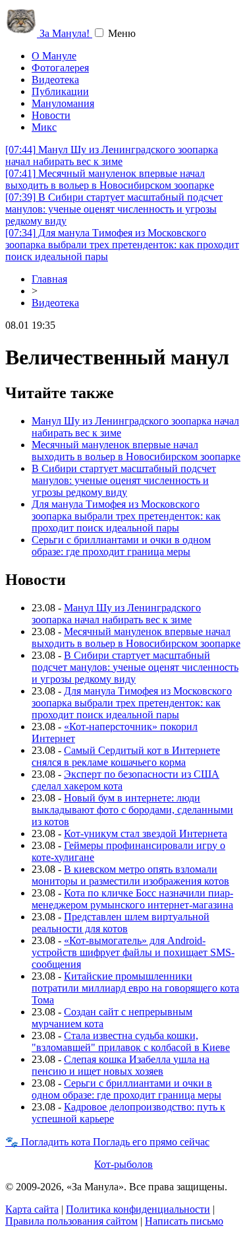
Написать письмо (184, 1221)
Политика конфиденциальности (138, 1209)
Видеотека (55, 79)
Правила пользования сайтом (71, 1221)
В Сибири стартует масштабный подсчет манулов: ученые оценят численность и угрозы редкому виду (114, 208)
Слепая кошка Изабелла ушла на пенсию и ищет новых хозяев (120, 1065)
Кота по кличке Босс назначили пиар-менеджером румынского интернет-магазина (132, 898)
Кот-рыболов (123, 1164)
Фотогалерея (60, 67)
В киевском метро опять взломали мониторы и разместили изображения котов (130, 875)
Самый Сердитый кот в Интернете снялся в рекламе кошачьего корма (126, 756)
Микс (44, 127)
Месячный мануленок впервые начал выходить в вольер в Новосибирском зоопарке (109, 179)
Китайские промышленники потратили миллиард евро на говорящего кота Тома (135, 987)
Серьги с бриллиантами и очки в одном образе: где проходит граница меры (121, 545)
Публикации (60, 91)
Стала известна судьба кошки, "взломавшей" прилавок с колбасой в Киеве (131, 1041)
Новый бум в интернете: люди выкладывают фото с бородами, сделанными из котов (132, 809)
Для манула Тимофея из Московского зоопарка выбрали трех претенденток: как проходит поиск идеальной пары (122, 244)
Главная (49, 279)
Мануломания (63, 103)
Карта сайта (32, 1209)
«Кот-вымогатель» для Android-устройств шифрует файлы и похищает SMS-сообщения (133, 952)
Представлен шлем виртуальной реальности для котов (120, 922)
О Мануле (54, 55)
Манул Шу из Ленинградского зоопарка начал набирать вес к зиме (111, 155)
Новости (51, 115)
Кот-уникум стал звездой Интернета (145, 833)
